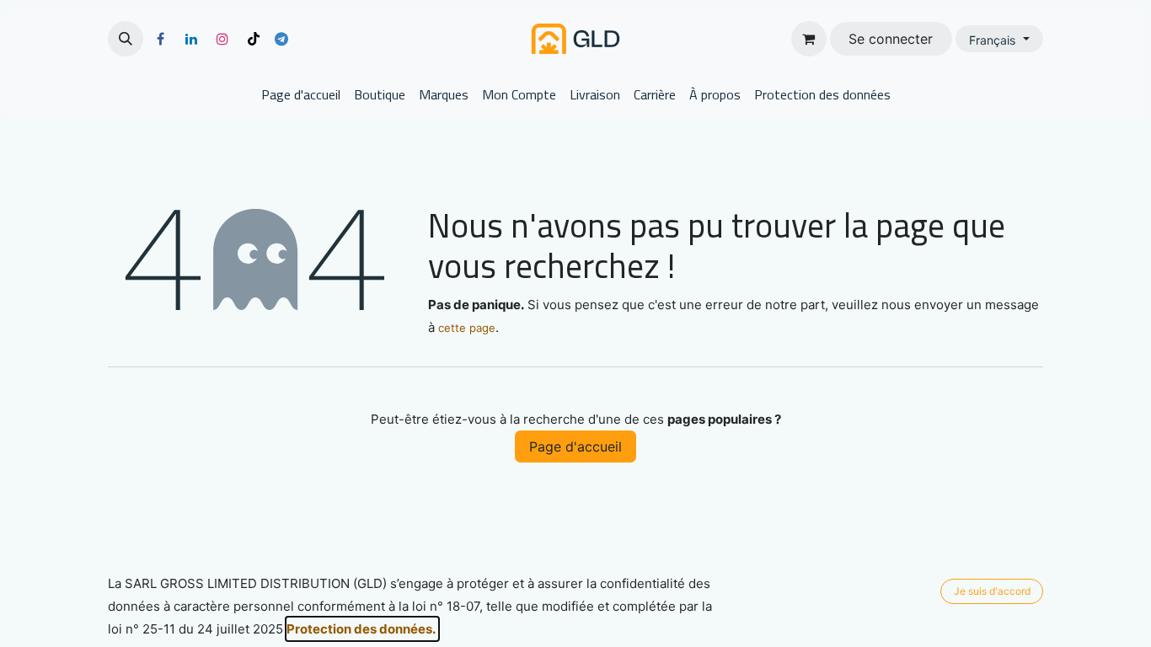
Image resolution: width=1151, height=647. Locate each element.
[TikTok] (253, 38)
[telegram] (281, 39)
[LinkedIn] (191, 38)
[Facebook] (160, 38)
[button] (125, 38)
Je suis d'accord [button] (992, 591)
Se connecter (891, 38)
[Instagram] (222, 38)
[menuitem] (300, 94)
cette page (466, 327)
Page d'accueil (575, 446)
